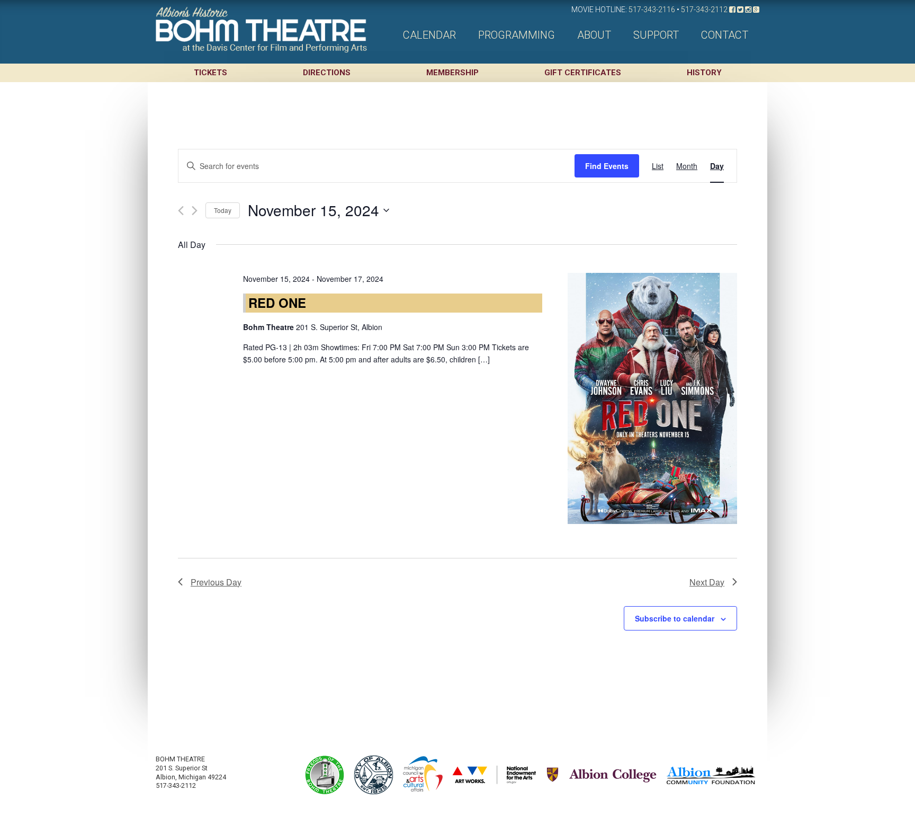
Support (656, 35)
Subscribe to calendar (674, 618)
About (594, 35)
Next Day (706, 582)
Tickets (210, 72)
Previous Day (216, 582)
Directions (327, 72)
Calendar (429, 35)
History (704, 72)
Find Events (607, 166)
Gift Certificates (582, 72)
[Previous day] (181, 211)
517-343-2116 (652, 9)
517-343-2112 (704, 9)
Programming (516, 35)
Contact (724, 35)
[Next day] (195, 211)
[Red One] (652, 398)
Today (222, 210)
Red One (277, 303)
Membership (452, 72)
